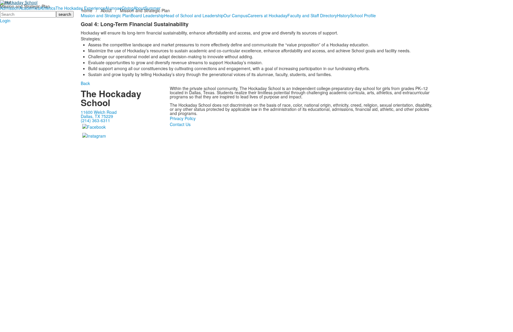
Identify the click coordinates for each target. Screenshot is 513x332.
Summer (153, 8)
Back (85, 83)
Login (5, 20)
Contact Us (180, 124)
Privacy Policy (183, 118)
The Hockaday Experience (80, 8)
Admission (9, 8)
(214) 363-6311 (95, 120)
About (139, 8)
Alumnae (113, 8)
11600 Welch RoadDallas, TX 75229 (99, 114)
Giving (128, 8)
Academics (29, 8)
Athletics (48, 8)
